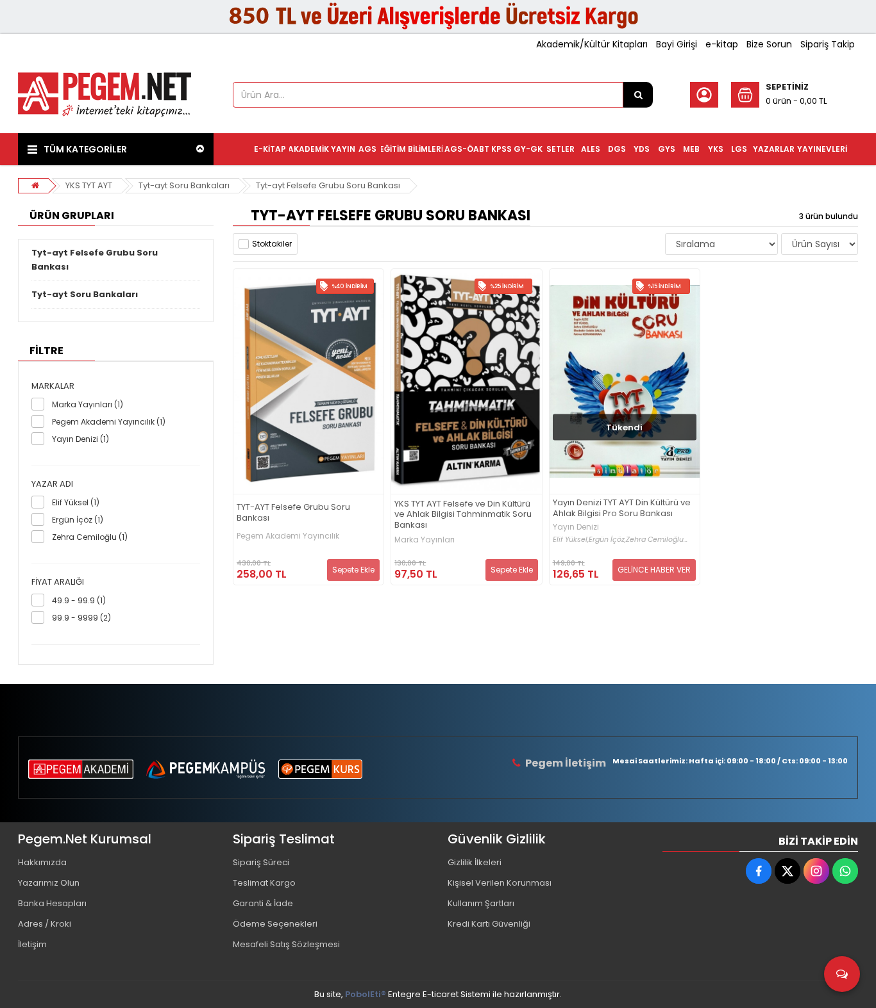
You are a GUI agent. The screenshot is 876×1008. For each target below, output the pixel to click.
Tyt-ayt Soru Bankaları (184, 185)
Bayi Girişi (676, 44)
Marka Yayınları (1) (87, 404)
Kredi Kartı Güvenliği (489, 924)
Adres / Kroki (44, 924)
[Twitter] (787, 871)
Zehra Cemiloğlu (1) (90, 537)
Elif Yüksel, (571, 539)
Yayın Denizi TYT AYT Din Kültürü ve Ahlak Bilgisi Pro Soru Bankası (622, 508)
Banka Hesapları (52, 903)
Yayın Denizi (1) (80, 439)
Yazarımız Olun (49, 883)
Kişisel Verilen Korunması (500, 883)
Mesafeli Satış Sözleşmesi (286, 944)
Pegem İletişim (565, 763)
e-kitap (721, 44)
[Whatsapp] (845, 871)
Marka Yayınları (424, 539)
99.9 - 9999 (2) (81, 617)
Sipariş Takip (827, 44)
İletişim (32, 944)
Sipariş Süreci (261, 862)
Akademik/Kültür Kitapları (592, 44)
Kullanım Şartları (481, 903)
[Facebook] (758, 871)
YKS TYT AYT (88, 185)
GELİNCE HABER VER (654, 569)
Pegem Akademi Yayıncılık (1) (108, 421)
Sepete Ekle (353, 569)
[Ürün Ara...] (638, 95)
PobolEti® (365, 994)
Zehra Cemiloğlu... (656, 539)
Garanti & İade (263, 903)
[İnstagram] (816, 871)
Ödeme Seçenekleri (275, 924)
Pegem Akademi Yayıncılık (288, 536)
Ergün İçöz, (607, 539)
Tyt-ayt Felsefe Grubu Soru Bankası (328, 185)
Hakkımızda (42, 862)
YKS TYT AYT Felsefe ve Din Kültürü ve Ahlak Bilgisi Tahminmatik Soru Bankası (463, 515)
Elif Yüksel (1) (75, 502)
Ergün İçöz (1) (77, 519)
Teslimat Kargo (264, 883)
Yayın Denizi (576, 527)
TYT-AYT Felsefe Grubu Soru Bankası (293, 513)
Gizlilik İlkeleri (474, 862)
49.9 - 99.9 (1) (79, 600)
